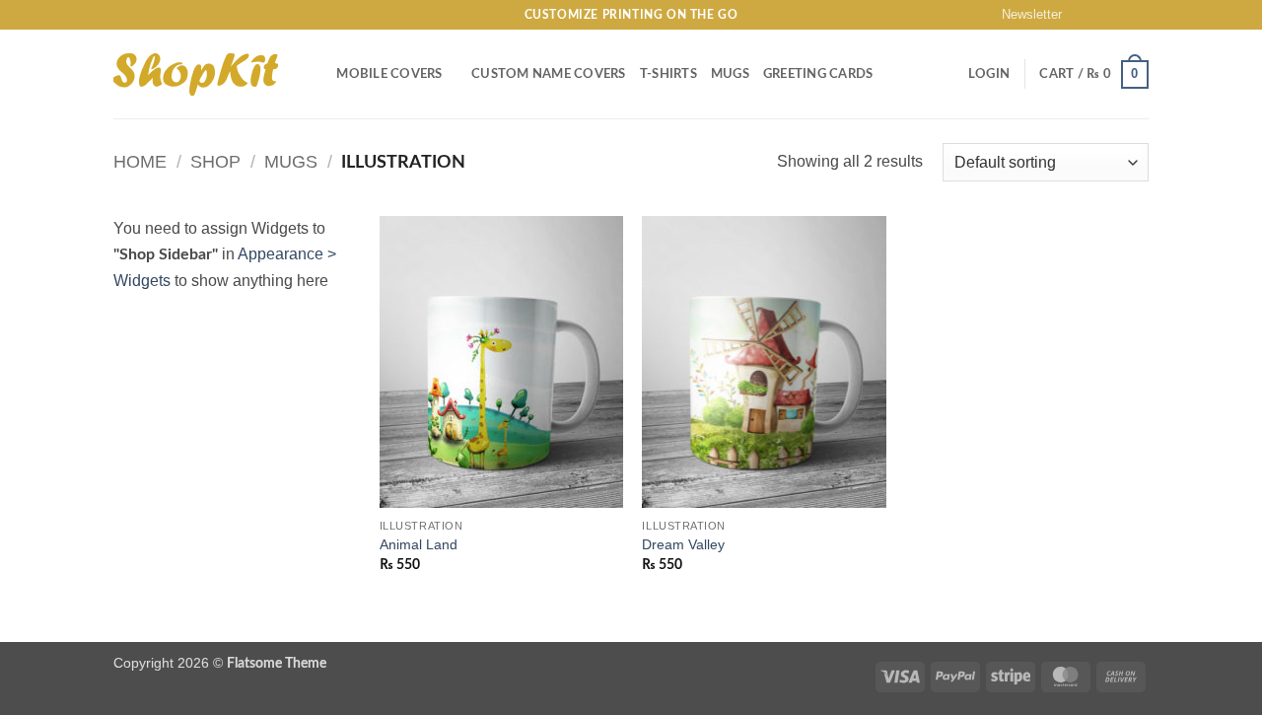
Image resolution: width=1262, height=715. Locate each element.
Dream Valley (683, 544)
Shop (215, 161)
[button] (1023, 15)
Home (140, 161)
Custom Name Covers (548, 74)
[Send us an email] (1139, 15)
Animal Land (418, 544)
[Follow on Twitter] (1120, 15)
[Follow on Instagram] (1101, 15)
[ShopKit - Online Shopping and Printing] (195, 74)
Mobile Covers (389, 74)
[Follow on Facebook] (1082, 15)
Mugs (730, 74)
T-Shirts (668, 74)
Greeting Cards (818, 74)
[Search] (315, 74)
